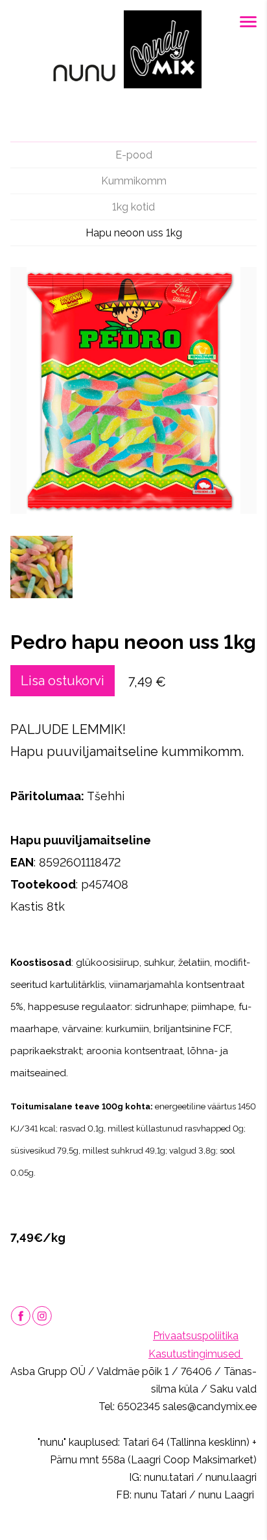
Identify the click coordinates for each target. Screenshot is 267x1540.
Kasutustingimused (195, 1354)
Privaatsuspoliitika (195, 1336)
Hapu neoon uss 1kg (134, 233)
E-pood (133, 155)
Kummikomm (134, 181)
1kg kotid (133, 207)
